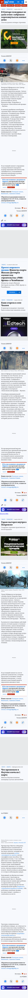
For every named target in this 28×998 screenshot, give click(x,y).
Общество (5, 187)
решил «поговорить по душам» (10, 854)
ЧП (5, 220)
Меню (2, 2)
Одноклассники (14, 193)
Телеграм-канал (17, 192)
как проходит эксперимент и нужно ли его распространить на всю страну (13, 182)
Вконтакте (4, 193)
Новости (3, 5)
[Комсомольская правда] (9, 2)
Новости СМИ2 (4, 514)
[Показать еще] (23, 60)
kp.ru (25, 208)
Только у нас (10, 5)
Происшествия (9, 9)
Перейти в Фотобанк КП (20, 842)
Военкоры (17, 5)
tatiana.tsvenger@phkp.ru (9, 203)
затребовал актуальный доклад (12, 934)
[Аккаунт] (26, 2)
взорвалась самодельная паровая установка (12, 887)
